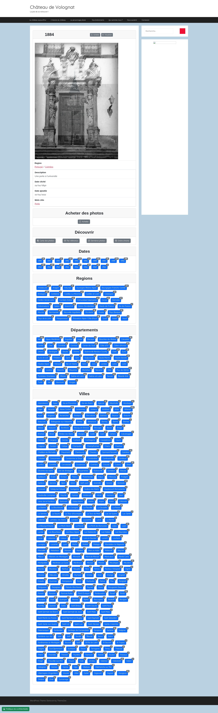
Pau (112, 580)
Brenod (42, 433)
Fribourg (113, 476)
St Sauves (108, 642)
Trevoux (124, 654)
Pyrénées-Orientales (47, 375)
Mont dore (110, 556)
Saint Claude (92, 605)
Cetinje (65, 445)
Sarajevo (98, 629)
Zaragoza (123, 672)
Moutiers (128, 562)
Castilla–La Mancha (73, 293)
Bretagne (42, 293)
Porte (37, 204)
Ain (40, 338)
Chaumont (66, 451)
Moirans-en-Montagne (59, 556)
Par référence (72, 241)
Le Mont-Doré (65, 525)
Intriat (100, 494)
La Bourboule (57, 507)
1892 (58, 266)
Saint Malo (92, 611)
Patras (103, 580)
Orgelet (122, 574)
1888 (114, 260)
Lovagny (42, 543)
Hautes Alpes (44, 363)
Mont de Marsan (93, 556)
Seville (79, 635)
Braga (120, 427)
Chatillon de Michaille (47, 451)
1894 (77, 266)
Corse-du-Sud (89, 345)
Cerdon (54, 445)
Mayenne (73, 369)
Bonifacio (65, 427)
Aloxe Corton (66, 408)
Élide (115, 351)
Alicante (52, 408)
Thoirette (52, 654)
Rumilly (42, 605)
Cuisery (119, 464)
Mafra (75, 543)
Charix (108, 445)
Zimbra (41, 678)
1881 (49, 260)
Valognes (42, 666)
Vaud (125, 318)
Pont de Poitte (67, 592)
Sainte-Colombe (112, 623)
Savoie (110, 375)
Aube (80, 338)
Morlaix (91, 562)
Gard (68, 357)
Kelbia (91, 500)
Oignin (128, 568)
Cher (51, 345)
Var (50, 381)
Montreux (78, 562)
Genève (42, 482)
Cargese (54, 439)
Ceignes (42, 445)
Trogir (41, 660)
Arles (117, 408)
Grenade (121, 482)
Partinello (91, 580)
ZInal (52, 678)
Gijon (64, 482)
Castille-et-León (93, 293)
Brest (52, 433)
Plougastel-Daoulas (117, 586)
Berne (116, 421)
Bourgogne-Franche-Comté (114, 287)
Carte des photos (47, 241)
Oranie (101, 311)
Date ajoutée (41, 191)
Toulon (112, 654)
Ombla (90, 574)
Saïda (64, 605)
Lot (40, 369)
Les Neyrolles (121, 531)
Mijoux (41, 556)
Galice (57, 305)
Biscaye (91, 338)
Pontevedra (100, 592)
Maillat (86, 543)
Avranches (65, 415)
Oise (110, 369)
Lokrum (76, 537)
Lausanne (88, 519)
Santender (59, 629)
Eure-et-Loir (44, 357)
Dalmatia (116, 299)
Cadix (93, 433)
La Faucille (88, 507)
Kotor (112, 500)
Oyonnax (53, 580)
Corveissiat (67, 464)
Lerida (41, 531)
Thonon (65, 654)
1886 (95, 260)
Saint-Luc (79, 623)
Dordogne (54, 351)
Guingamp (75, 488)
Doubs (66, 351)
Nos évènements (98, 20)
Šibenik (90, 635)
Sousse (69, 642)
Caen (103, 433)
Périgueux (43, 586)
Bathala (104, 415)
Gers (78, 357)
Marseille (42, 550)
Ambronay (81, 408)
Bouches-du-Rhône (108, 338)
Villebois (87, 666)
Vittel (77, 672)
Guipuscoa (89, 357)
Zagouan (98, 672)
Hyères (75, 494)
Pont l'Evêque (84, 592)
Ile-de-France (125, 305)
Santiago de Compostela (79, 629)
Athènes (128, 408)
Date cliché (40, 182)
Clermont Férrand (110, 451)
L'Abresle (123, 500)
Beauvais (42, 421)
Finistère (58, 357)
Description (40, 172)
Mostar (102, 562)
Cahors (113, 433)
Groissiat (42, 488)
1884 (77, 260)
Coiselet (42, 458)
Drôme (77, 351)
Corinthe (53, 464)
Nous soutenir (132, 20)
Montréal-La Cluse (61, 562)
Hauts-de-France (107, 305)
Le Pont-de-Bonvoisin (98, 525)
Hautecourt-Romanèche (115, 488)
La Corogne (73, 507)
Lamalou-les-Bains (58, 519)
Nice (87, 568)
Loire (125, 363)
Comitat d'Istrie (66, 299)
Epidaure (42, 476)
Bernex (127, 421)
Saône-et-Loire (78, 375)
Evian (54, 476)
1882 (58, 260)
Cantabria (56, 293)
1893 (68, 266)
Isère (85, 363)
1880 (40, 260)
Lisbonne (52, 537)
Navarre (99, 369)
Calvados (126, 338)
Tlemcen (89, 654)
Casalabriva (106, 439)
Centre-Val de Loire (47, 299)
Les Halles (106, 531)
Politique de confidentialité (17, 709)
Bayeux (116, 415)
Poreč (113, 592)
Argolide (69, 338)
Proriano (42, 599)
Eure (124, 351)
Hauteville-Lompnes (47, 494)
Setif (69, 635)
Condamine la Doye (75, 458)
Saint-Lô (66, 623)
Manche (61, 369)
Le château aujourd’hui (38, 20)
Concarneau (56, 458)
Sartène (111, 629)
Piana (101, 586)
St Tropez (121, 642)
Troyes (72, 660)
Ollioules (53, 574)
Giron (74, 482)
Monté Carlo (124, 556)
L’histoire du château (58, 20)
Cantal (41, 345)
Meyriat (121, 550)
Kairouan (64, 500)
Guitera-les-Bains (92, 488)
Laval (100, 519)
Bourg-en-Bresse (82, 427)
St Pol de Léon (92, 642)
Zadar (87, 672)
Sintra (111, 635)
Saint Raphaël (93, 617)
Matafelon (56, 550)
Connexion (145, 20)
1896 (95, 266)
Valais (115, 318)
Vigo (76, 666)
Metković (109, 550)
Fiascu (75, 476)
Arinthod (106, 408)
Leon (125, 525)
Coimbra (49, 167)
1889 (123, 260)
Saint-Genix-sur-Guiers (48, 623)
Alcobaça (128, 402)
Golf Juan (85, 482)
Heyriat (64, 494)
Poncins (53, 592)
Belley (80, 421)
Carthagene (91, 439)
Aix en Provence (70, 402)
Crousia (107, 464)
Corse (105, 299)
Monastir (77, 556)
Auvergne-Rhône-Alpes (87, 287)
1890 (40, 266)
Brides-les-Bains (67, 433)
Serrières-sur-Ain (46, 635)
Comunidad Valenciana (87, 299)
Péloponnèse (63, 318)
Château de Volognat (52, 7)
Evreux (64, 476)
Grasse (110, 482)
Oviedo (41, 580)
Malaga (97, 543)
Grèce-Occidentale (86, 305)
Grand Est (69, 305)
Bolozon (53, 427)
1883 (68, 260)
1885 (86, 260)
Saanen (53, 605)
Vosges (73, 381)
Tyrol (105, 318)
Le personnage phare (78, 20)
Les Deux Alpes (73, 531)
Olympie (78, 574)
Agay (56, 402)
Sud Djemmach (56, 648)
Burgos (82, 433)
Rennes (76, 599)
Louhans (117, 537)
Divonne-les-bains (46, 470)
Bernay (105, 421)
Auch (41, 415)
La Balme (42, 507)
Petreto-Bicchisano (74, 586)
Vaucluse (60, 381)
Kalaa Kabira (79, 500)
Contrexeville (109, 458)
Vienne (66, 666)
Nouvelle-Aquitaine (73, 311)
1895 (86, 266)
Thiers (41, 654)
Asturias (68, 287)
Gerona (53, 482)
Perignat (123, 580)
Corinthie (62, 345)
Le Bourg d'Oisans (46, 525)
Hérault (58, 363)
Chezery (94, 451)
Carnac (65, 439)
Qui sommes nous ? (116, 20)
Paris (80, 580)
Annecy (94, 408)
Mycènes (53, 568)
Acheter (96, 35)
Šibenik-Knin (124, 375)
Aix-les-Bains (88, 402)
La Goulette (103, 507)
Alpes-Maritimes (53, 338)
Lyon (65, 543)
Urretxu (93, 660)
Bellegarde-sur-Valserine (62, 421)
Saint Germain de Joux (73, 611)
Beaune (128, 415)
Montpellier (43, 562)
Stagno (41, 648)
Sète (60, 635)
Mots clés (39, 200)
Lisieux (64, 537)
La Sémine (43, 513)
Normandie (54, 311)
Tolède (101, 654)
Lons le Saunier (91, 537)
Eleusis (124, 470)
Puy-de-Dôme (123, 369)
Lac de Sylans (112, 513)
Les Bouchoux (55, 531)
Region (38, 163)
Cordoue (123, 458)
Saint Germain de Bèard (48, 611)
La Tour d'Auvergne (74, 513)
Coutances (81, 464)
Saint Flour (107, 605)
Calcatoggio (127, 433)
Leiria (115, 363)
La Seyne (56, 513)
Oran (100, 574)
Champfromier (94, 445)
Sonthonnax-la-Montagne (49, 642)
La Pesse (117, 507)
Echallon (112, 470)
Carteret (77, 439)
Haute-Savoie (121, 357)
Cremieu (94, 464)
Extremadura (44, 305)
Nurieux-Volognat (113, 568)
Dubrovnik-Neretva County (97, 351)
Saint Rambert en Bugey (73, 617)
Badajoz (78, 415)
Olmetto (66, 574)
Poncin (41, 592)
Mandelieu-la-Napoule (115, 543)
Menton (80, 550)
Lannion (75, 519)
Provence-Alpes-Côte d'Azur (86, 318)
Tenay (108, 648)
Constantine (93, 458)
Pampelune (67, 580)
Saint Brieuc (77, 605)
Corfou (41, 464)
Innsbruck (88, 494)
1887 (105, 260)
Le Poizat (80, 525)
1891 (49, 266)
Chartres (119, 445)
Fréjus (101, 476)
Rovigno (124, 599)
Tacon (84, 648)
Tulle (82, 660)
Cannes (42, 439)
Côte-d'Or (105, 345)
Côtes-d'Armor (121, 345)
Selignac (123, 629)
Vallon (129, 660)
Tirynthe (77, 654)
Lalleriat (42, 519)
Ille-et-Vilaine (72, 363)
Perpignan (57, 586)
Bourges (98, 427)
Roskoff (112, 599)
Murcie (41, 568)
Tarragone (96, 648)
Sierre (101, 635)
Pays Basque (115, 311)
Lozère (49, 369)
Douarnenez (84, 470)
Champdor (78, 445)
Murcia (41, 311)
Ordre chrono (123, 241)
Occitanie (90, 311)
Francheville (88, 476)
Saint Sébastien (111, 617)
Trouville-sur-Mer (56, 660)
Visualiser (108, 35)
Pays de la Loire (45, 318)
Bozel (110, 427)
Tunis (41, 381)
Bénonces (93, 421)
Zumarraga (64, 678)
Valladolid (117, 660)
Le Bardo (111, 519)
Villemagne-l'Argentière (48, 672)
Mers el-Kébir (94, 550)
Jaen (121, 494)
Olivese (42, 574)
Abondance (43, 402)
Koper (102, 500)
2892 (105, 266)
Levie (41, 537)
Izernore (111, 494)
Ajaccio (102, 402)
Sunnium (72, 648)
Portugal (39, 167)
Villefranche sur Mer (104, 666)
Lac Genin (127, 513)
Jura (94, 363)
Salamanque (44, 629)
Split (79, 642)
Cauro (119, 439)
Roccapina (99, 599)
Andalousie (43, 287)
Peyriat (90, 586)
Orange (111, 574)
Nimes (97, 568)
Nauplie (77, 568)
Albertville (114, 402)
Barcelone (91, 415)
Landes (104, 363)
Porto (123, 592)
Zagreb (111, 672)
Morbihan (87, 369)
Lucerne (55, 543)
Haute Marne (105, 357)
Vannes (55, 666)
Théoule (119, 648)
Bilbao (41, 427)
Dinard (41, 351)
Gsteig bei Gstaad (58, 488)
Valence (105, 660)
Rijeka (87, 599)
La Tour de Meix (94, 513)
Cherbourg (80, 451)
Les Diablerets (91, 531)
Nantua (66, 568)
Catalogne (110, 293)
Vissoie (66, 672)
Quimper (63, 599)
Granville (98, 482)
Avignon (52, 415)
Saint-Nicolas (94, 623)
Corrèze (75, 345)
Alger (41, 408)
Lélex (115, 525)
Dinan (129, 464)
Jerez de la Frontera (47, 500)
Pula (53, 599)
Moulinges (115, 562)
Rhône (63, 375)
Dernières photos (98, 241)
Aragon (56, 287)
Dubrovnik (99, 470)
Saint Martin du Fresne (48, 617)
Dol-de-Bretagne (66, 470)
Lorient (105, 537)
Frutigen (125, 476)
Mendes (68, 550)
